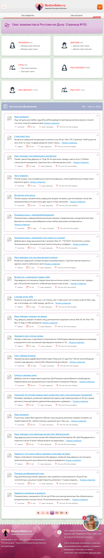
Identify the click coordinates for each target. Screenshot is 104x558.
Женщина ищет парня (29, 49)
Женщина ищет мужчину (30, 46)
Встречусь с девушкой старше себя (32, 276)
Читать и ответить (51, 123)
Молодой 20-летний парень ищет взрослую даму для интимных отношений (53, 394)
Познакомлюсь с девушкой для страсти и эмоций (39, 237)
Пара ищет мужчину (29, 68)
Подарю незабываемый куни (29, 473)
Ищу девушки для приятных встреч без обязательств (41, 434)
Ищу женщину (78, 67)
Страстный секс (22, 136)
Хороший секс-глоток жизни (28, 335)
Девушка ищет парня (81, 46)
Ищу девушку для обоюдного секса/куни (35, 155)
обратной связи (95, 553)
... (52, 512)
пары (21, 65)
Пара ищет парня (27, 71)
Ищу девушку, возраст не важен (30, 316)
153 (56, 512)
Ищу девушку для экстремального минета (36, 257)
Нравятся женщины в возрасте (30, 493)
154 (61, 512)
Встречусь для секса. (24, 195)
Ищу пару (75, 90)
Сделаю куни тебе (23, 296)
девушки (75, 42)
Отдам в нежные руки (25, 375)
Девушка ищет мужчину (82, 49)
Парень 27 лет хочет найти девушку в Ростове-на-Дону (42, 453)
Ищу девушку (25, 90)
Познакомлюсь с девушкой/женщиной (34, 214)
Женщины (23, 42)
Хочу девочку (21, 175)
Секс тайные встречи (25, 355)
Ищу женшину (21, 414)
